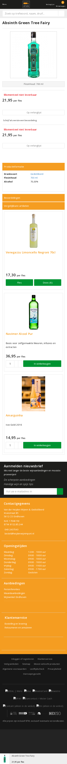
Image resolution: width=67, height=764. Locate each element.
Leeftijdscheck (37, 668)
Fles (19, 282)
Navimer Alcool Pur (19, 334)
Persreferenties (12, 589)
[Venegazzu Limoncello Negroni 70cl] (33, 230)
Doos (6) (48, 282)
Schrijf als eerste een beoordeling (20, 120)
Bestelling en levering (15, 623)
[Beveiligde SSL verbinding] (23, 713)
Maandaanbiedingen (14, 593)
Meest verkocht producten (47, 664)
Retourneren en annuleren (18, 627)
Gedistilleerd (37, 173)
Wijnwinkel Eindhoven (15, 597)
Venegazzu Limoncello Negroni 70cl (30, 252)
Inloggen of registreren (22, 659)
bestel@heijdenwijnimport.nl (19, 533)
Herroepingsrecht (32, 673)
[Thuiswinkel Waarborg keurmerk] (42, 713)
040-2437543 (11, 529)
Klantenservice (45, 659)
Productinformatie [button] (14, 166)
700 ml (34, 177)
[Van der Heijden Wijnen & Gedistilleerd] (26, 4)
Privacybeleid (54, 668)
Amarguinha (14, 415)
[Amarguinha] (33, 393)
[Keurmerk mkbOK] (32, 713)
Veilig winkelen (11, 664)
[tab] (33, 166)
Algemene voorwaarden (14, 668)
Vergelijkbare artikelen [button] (16, 205)
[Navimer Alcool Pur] (33, 312)
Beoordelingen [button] (12, 197)
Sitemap (26, 664)
